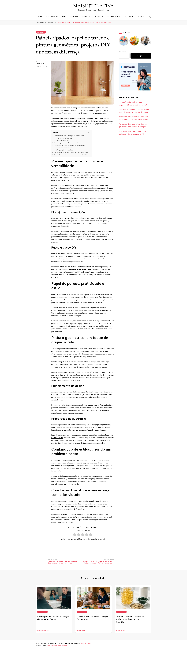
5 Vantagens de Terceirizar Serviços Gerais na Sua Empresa (53, 618)
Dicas (64, 17)
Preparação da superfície (65, 150)
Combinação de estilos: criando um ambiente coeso (72, 152)
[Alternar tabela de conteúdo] (88, 132)
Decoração (86, 17)
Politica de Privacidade (61, 645)
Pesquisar (122, 52)
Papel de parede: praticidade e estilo (67, 143)
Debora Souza (40, 63)
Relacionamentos (113, 17)
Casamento (129, 17)
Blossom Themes (86, 643)
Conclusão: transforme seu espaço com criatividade (72, 155)
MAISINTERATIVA (93, 6)
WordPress (50, 645)
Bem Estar (74, 17)
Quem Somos (51, 17)
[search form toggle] (150, 17)
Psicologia (99, 17)
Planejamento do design (65, 148)
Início (40, 17)
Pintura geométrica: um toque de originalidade (70, 145)
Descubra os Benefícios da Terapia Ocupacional (92, 618)
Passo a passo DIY (63, 140)
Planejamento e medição (65, 138)
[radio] (74, 535)
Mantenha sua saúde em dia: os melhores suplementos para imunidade (130, 619)
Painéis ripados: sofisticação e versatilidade (69, 136)
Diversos (141, 17)
